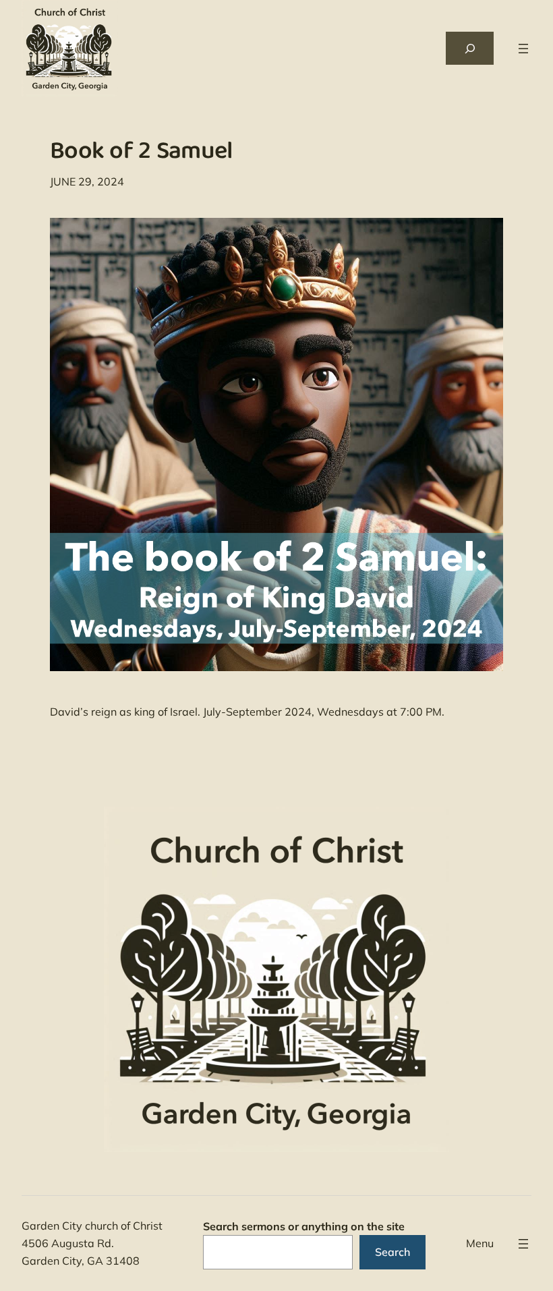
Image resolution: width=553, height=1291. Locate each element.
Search (392, 1252)
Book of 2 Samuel (141, 154)
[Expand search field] (470, 48)
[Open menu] (523, 48)
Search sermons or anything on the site (304, 1226)
